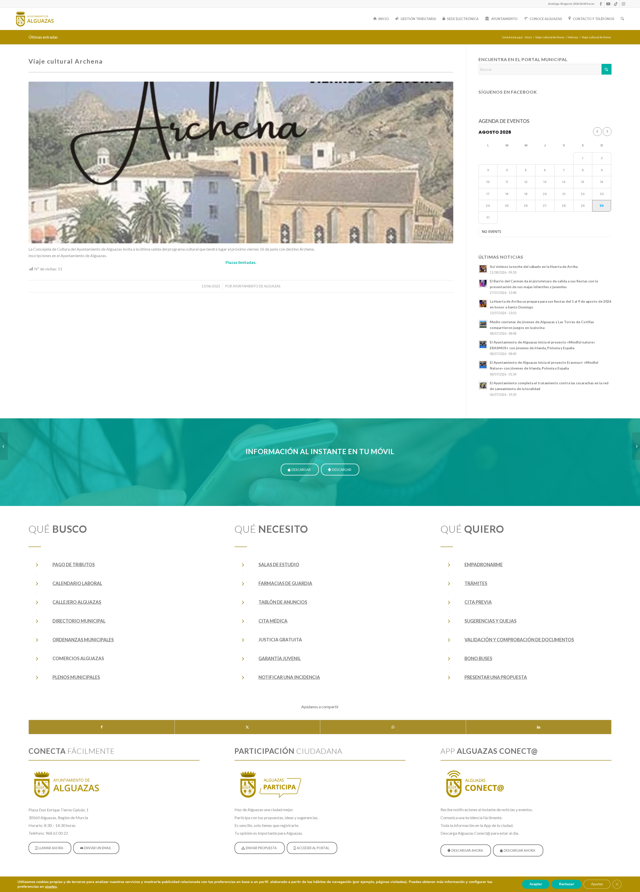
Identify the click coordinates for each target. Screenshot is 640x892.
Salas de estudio (278, 564)
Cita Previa (478, 602)
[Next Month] (607, 131)
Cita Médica (273, 621)
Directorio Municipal (79, 621)
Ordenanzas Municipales (83, 639)
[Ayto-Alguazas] (34, 19)
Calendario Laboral (77, 583)
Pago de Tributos (73, 564)
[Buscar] (622, 19)
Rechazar (566, 884)
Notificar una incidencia (289, 677)
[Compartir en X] (247, 727)
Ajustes (597, 884)
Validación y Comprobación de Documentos (519, 639)
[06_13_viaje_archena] (240, 162)
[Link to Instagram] (623, 4)
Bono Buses (478, 658)
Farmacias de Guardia (285, 583)
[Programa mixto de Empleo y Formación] (636, 446)
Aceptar (536, 884)
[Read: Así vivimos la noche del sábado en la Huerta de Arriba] (483, 268)
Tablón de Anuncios (282, 602)
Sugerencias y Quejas (490, 621)
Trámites (475, 583)
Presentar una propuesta (495, 677)
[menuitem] (570, 4)
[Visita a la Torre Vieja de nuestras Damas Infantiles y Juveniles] (4, 446)
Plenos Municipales (76, 677)
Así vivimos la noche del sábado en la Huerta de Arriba (534, 267)
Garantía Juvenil (279, 658)
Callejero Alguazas (76, 602)
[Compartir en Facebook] (101, 727)
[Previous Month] (597, 131)
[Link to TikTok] (616, 4)
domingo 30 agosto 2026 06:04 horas (571, 3)
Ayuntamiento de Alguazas (256, 286)
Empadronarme (483, 564)
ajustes (51, 886)
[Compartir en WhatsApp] (393, 727)
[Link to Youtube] (608, 4)
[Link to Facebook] (600, 4)
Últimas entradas (43, 37)
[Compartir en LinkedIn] (539, 727)
